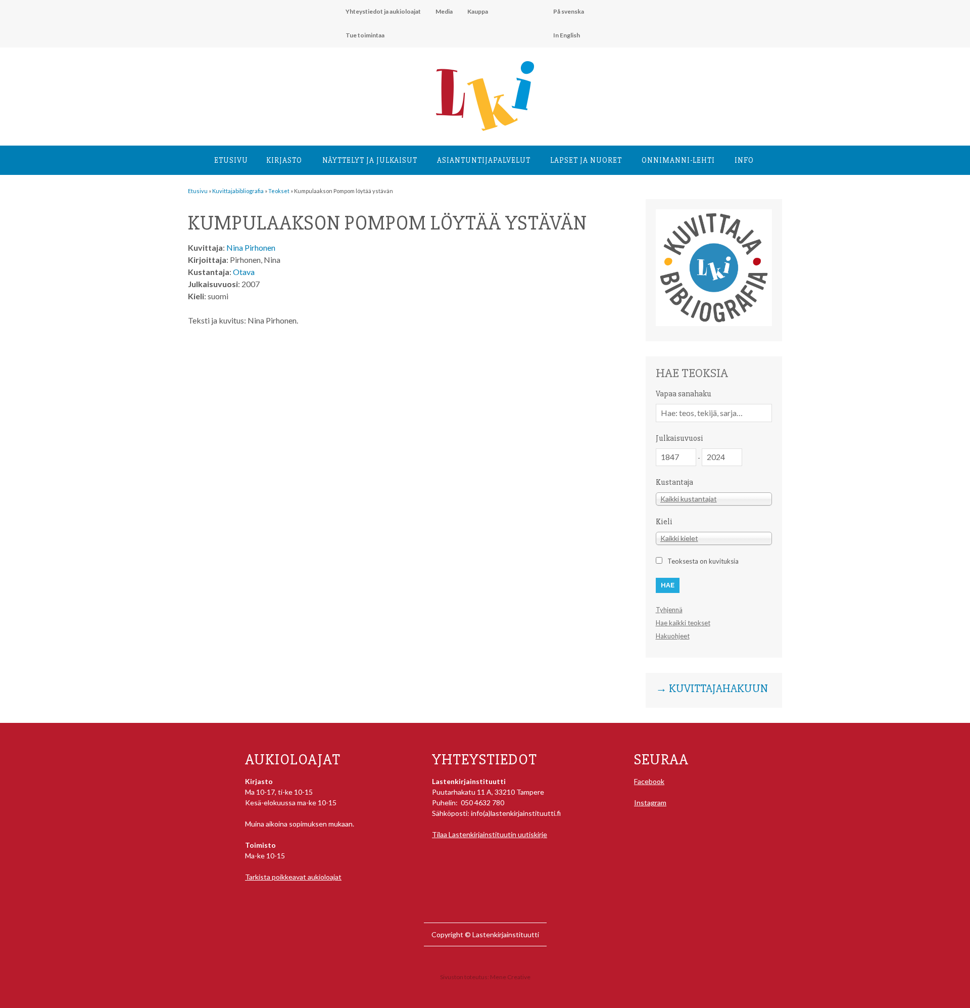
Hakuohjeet (673, 636)
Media (444, 11)
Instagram (650, 802)
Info (744, 160)
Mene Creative (510, 977)
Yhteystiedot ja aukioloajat (383, 11)
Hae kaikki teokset (683, 623)
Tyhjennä (669, 610)
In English (566, 35)
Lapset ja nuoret (586, 160)
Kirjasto (284, 160)
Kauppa (477, 11)
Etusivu (231, 160)
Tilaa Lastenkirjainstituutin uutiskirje (489, 834)
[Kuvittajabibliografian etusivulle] (714, 323)
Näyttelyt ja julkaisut (369, 160)
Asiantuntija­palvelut (483, 160)
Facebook (649, 781)
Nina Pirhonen (250, 247)
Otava (244, 272)
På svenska (568, 11)
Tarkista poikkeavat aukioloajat (293, 877)
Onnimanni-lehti (678, 160)
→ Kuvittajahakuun (712, 689)
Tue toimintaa (365, 35)
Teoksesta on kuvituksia (703, 561)
